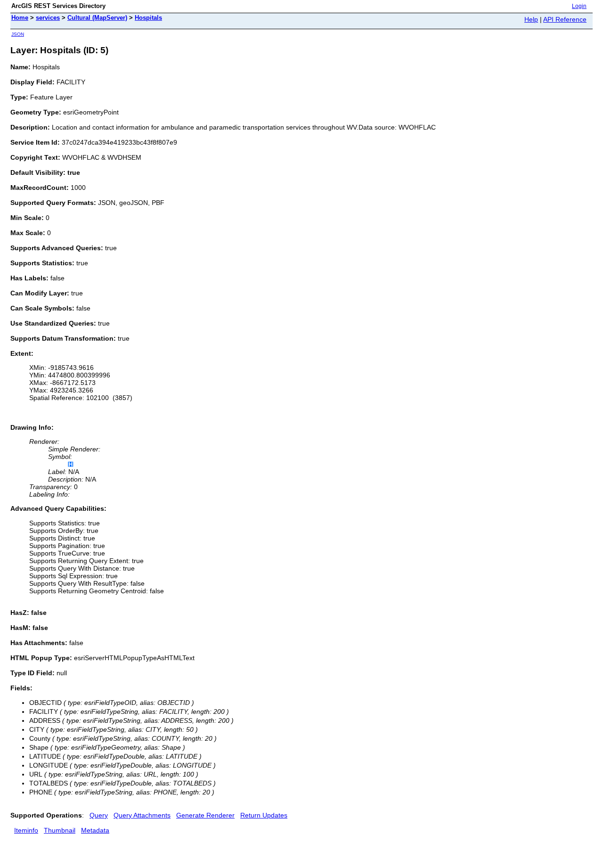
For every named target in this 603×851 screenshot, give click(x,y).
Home (19, 17)
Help (531, 19)
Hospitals (148, 17)
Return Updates (263, 815)
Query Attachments (142, 815)
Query (99, 815)
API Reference (565, 19)
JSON (17, 34)
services (48, 17)
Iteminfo (26, 830)
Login (579, 6)
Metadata (95, 830)
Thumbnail (59, 830)
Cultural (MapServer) (97, 17)
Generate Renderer (205, 815)
